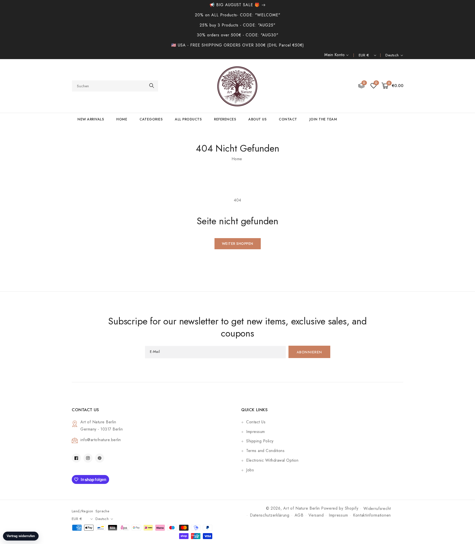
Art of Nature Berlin (301, 508)
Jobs (250, 470)
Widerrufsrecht (377, 508)
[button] (392, 86)
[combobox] (115, 85)
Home (237, 159)
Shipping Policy (260, 441)
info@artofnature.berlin (100, 440)
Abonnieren (309, 352)
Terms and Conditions (265, 450)
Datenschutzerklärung (269, 515)
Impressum (255, 431)
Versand (316, 515)
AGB (299, 515)
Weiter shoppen (237, 243)
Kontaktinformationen (372, 515)
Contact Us (255, 422)
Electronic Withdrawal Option (272, 460)
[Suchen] (151, 85)
